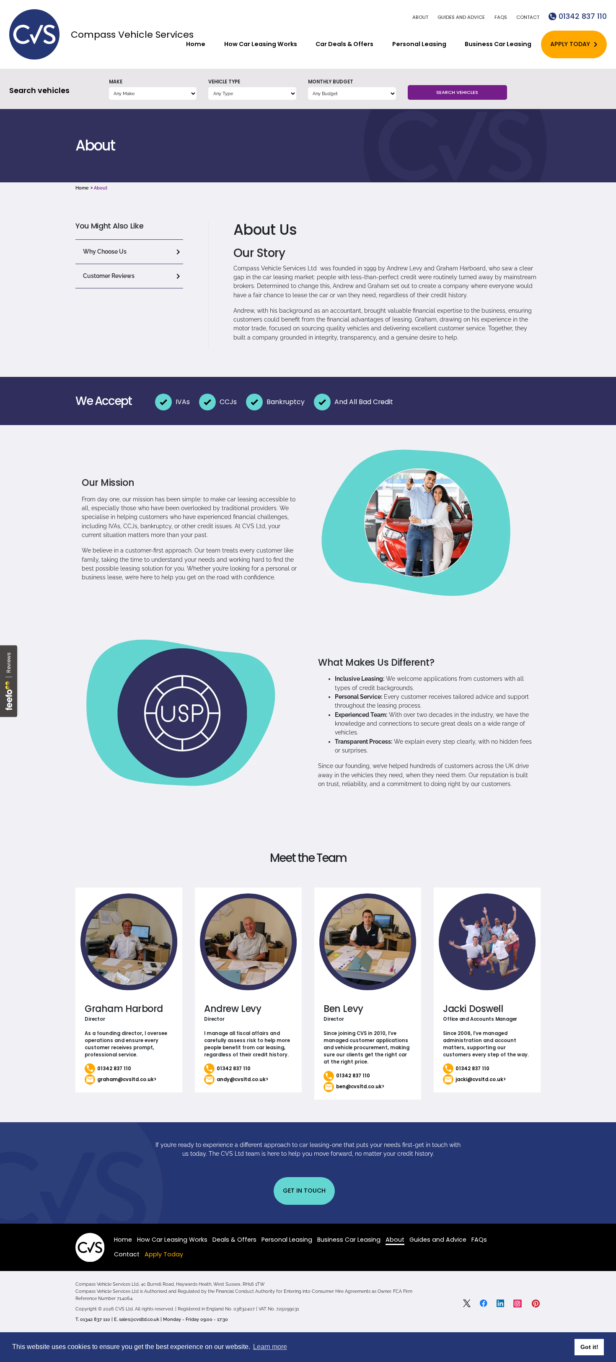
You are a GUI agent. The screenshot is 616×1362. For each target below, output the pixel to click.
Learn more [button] (270, 1346)
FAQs (500, 17)
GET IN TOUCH (304, 1190)
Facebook (483, 1303)
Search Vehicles (457, 92)
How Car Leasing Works (260, 44)
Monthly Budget (330, 81)
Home (195, 44)
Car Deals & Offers (344, 44)
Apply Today (570, 44)
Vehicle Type (224, 81)
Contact (527, 17)
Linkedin (500, 1303)
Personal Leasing (419, 44)
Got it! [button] (589, 1347)
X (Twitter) (467, 1303)
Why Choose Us (105, 251)
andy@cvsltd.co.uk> (242, 1079)
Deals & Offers (234, 1239)
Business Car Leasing (498, 44)
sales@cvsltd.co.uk (139, 1319)
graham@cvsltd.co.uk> (126, 1079)
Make (115, 81)
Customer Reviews (109, 275)
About (420, 17)
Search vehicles (39, 90)
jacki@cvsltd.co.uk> (481, 1079)
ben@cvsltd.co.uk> (360, 1086)
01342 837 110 (583, 16)
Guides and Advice (461, 17)
